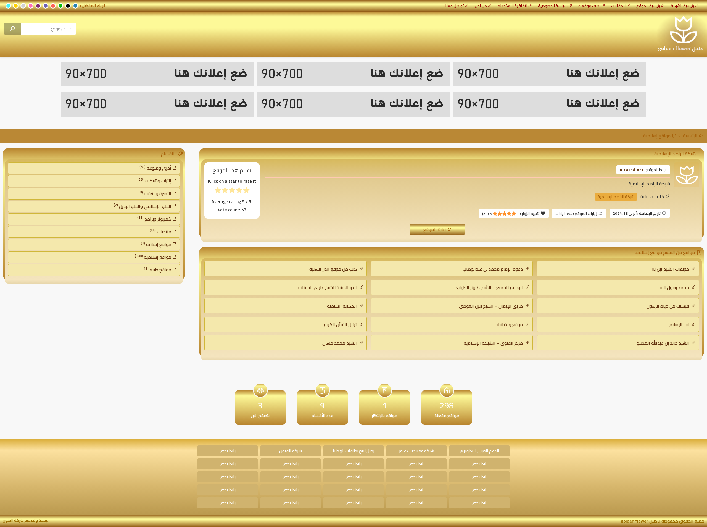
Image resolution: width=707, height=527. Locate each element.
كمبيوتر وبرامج (154, 218)
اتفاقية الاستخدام (512, 5)
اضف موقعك (589, 5)
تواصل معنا (454, 5)
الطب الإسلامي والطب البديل (143, 205)
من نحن (481, 5)
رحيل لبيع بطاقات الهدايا (353, 451)
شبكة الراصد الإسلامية (616, 196)
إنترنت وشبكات (155, 180)
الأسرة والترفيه (155, 193)
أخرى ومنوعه (155, 167)
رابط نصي (228, 451)
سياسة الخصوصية (553, 5)
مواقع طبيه (157, 269)
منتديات (161, 231)
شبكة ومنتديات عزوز (416, 451)
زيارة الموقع (435, 229)
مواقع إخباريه (156, 244)
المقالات (618, 5)
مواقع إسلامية (657, 136)
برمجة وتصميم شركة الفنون (25, 520)
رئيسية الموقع (648, 5)
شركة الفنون (290, 451)
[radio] (246, 191)
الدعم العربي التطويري (479, 451)
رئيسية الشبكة (682, 5)
